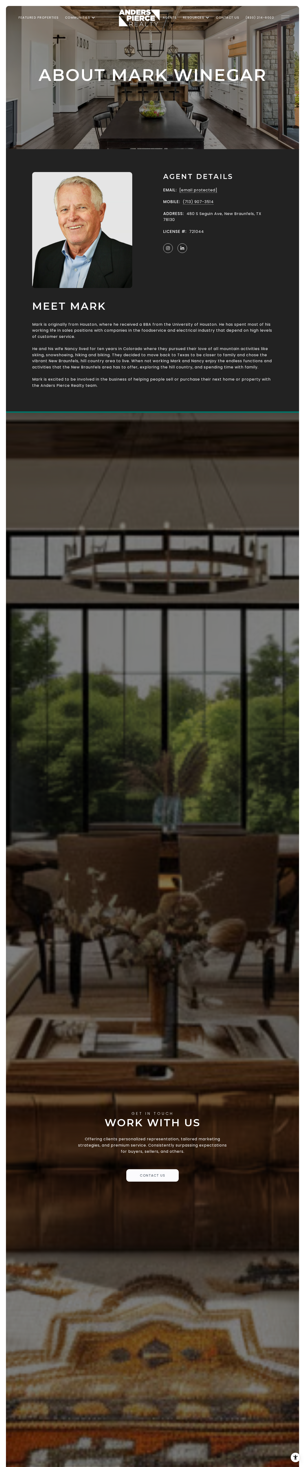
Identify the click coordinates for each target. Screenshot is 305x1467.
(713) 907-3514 (198, 201)
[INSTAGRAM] (168, 248)
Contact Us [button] (152, 1175)
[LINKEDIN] (182, 248)
